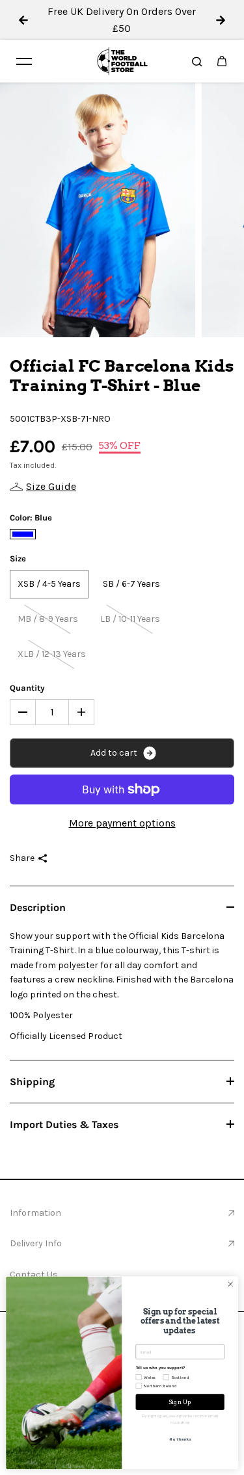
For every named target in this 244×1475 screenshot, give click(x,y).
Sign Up (180, 1401)
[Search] (197, 61)
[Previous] (23, 20)
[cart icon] (222, 61)
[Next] (220, 20)
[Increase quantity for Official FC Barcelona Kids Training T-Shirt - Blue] (81, 712)
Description (38, 907)
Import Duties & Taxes (64, 1124)
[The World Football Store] (122, 61)
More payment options (122, 823)
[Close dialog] (230, 1284)
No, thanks (179, 1440)
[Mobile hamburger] (24, 61)
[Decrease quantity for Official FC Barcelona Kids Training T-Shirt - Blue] (23, 712)
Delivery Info (36, 1243)
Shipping (32, 1081)
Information (35, 1212)
